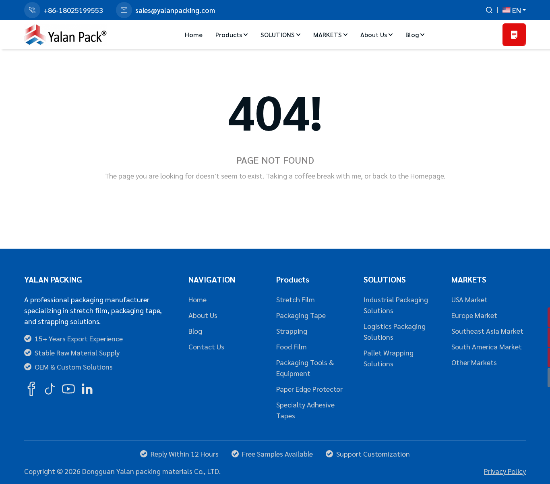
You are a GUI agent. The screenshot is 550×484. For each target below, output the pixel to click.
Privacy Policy (505, 471)
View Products (310, 198)
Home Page (244, 198)
